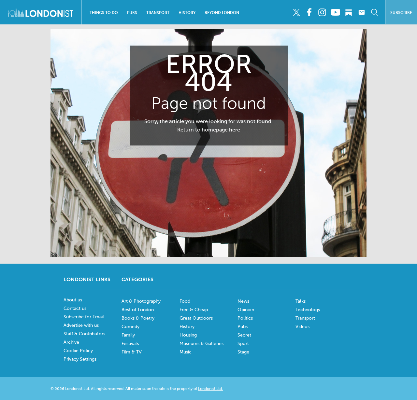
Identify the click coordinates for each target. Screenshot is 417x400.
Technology (307, 309)
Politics (245, 318)
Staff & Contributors (84, 334)
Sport (243, 343)
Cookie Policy (78, 350)
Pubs (132, 13)
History (187, 13)
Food (185, 301)
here (234, 130)
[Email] (361, 12)
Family (128, 335)
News (243, 301)
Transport (157, 13)
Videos (302, 326)
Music (186, 352)
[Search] (374, 12)
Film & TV (132, 352)
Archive (71, 342)
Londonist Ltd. (210, 388)
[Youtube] (335, 12)
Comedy (130, 326)
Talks (300, 301)
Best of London (138, 309)
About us (73, 300)
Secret (244, 335)
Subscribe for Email (84, 317)
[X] (296, 12)
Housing (188, 335)
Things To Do (104, 13)
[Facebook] (309, 12)
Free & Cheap (194, 309)
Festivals (130, 343)
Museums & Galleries (201, 343)
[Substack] (348, 12)
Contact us (75, 308)
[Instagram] (322, 12)
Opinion (245, 309)
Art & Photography (141, 301)
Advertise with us (81, 325)
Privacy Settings (80, 359)
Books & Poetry (138, 318)
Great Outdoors (196, 318)
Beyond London (222, 13)
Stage (243, 352)
